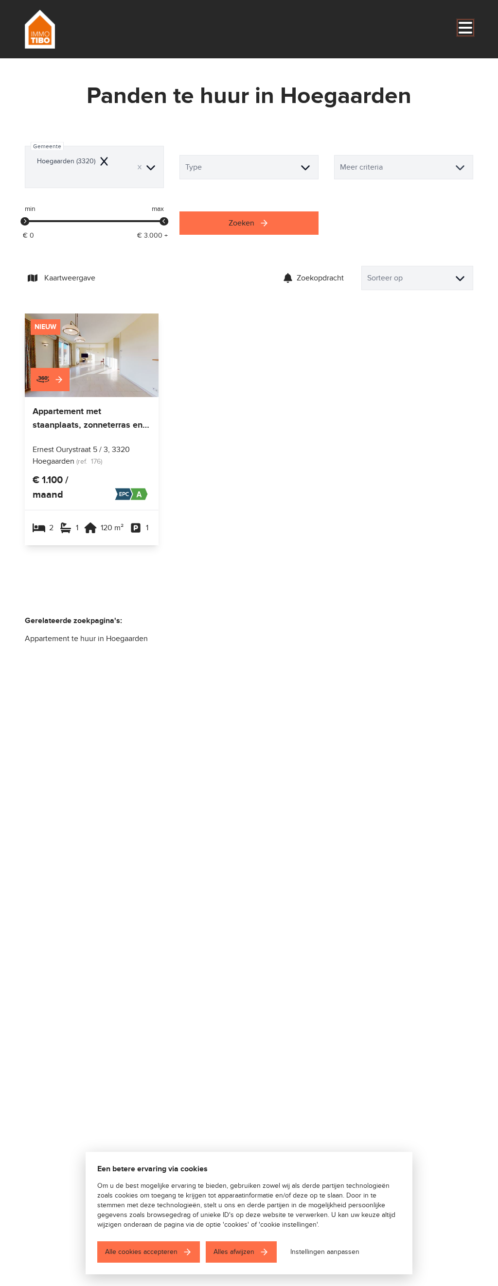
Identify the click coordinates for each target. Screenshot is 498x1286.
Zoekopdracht (320, 278)
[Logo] (71, 29)
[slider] (24, 221)
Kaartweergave (69, 278)
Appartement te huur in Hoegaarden (86, 638)
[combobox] (94, 167)
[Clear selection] (139, 167)
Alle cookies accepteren (141, 1252)
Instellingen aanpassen (324, 1252)
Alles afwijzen (233, 1252)
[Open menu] (465, 27)
